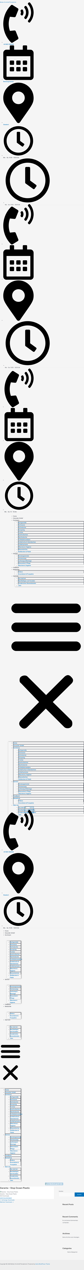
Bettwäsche (22, 527)
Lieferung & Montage (25, 561)
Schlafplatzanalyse (24, 539)
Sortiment (16, 520)
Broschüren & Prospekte (26, 574)
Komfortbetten (23, 535)
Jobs (19, 585)
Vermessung (22, 558)
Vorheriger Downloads (7, 1200)
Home (15, 516)
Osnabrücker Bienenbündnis (27, 583)
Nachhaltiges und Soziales (26, 581)
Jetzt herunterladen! (6, 1198)
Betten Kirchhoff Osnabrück (8, 2)
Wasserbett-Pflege (24, 563)
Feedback (16, 567)
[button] (46, 664)
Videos (20, 572)
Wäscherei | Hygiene (24, 547)
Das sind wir (22, 578)
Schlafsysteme (23, 544)
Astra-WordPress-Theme (42, 1264)
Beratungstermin (23, 556)
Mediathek (16, 569)
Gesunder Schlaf (18, 518)
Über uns (15, 576)
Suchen (61, 1191)
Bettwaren (21, 525)
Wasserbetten (22, 549)
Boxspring (21, 530)
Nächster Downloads (7, 1202)
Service (15, 553)
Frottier (20, 532)
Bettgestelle (22, 522)
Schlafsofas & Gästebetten (27, 542)
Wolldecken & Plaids (24, 551)
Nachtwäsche (22, 537)
